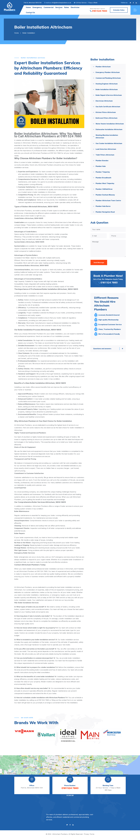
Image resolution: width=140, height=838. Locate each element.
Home (28, 7)
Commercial (49, 7)
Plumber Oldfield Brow (104, 189)
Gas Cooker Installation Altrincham (109, 143)
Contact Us (30, 13)
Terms (92, 834)
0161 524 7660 (99, 11)
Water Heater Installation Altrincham (110, 124)
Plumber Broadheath (103, 178)
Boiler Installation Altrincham (107, 89)
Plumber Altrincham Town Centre (108, 200)
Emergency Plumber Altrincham (108, 72)
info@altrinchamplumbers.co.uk (61, 2)
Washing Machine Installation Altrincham (107, 136)
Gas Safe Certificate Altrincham (108, 107)
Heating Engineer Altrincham (107, 84)
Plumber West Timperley (105, 183)
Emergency (37, 7)
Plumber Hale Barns (103, 206)
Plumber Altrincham (103, 67)
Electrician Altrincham (104, 101)
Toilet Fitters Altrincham (105, 155)
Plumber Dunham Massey (105, 195)
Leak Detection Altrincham (106, 149)
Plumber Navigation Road (105, 212)
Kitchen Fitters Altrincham (106, 112)
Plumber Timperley (103, 172)
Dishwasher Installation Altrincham (109, 129)
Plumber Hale (101, 166)
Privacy (86, 834)
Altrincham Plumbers (60, 834)
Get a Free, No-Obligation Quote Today (108, 279)
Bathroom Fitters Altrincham (106, 118)
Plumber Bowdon (102, 160)
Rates (66, 7)
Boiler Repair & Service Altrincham (109, 95)
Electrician (75, 7)
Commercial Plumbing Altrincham (108, 78)
